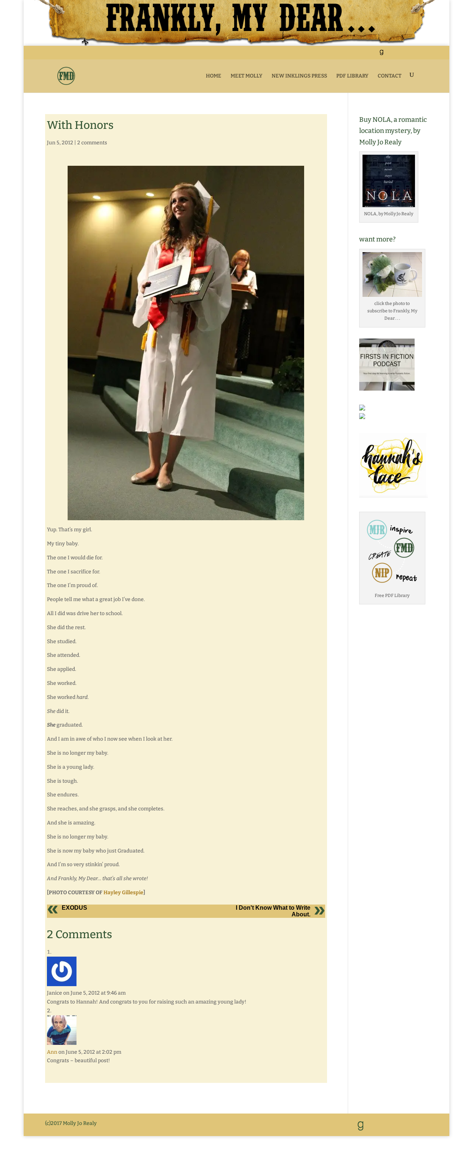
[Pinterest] (408, 54)
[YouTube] (399, 54)
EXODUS (74, 908)
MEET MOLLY (246, 76)
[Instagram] (418, 54)
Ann (52, 1052)
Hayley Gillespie (123, 892)
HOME (213, 76)
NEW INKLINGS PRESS (299, 76)
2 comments (92, 143)
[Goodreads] (381, 54)
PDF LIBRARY (352, 76)
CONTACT (389, 76)
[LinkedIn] (390, 54)
